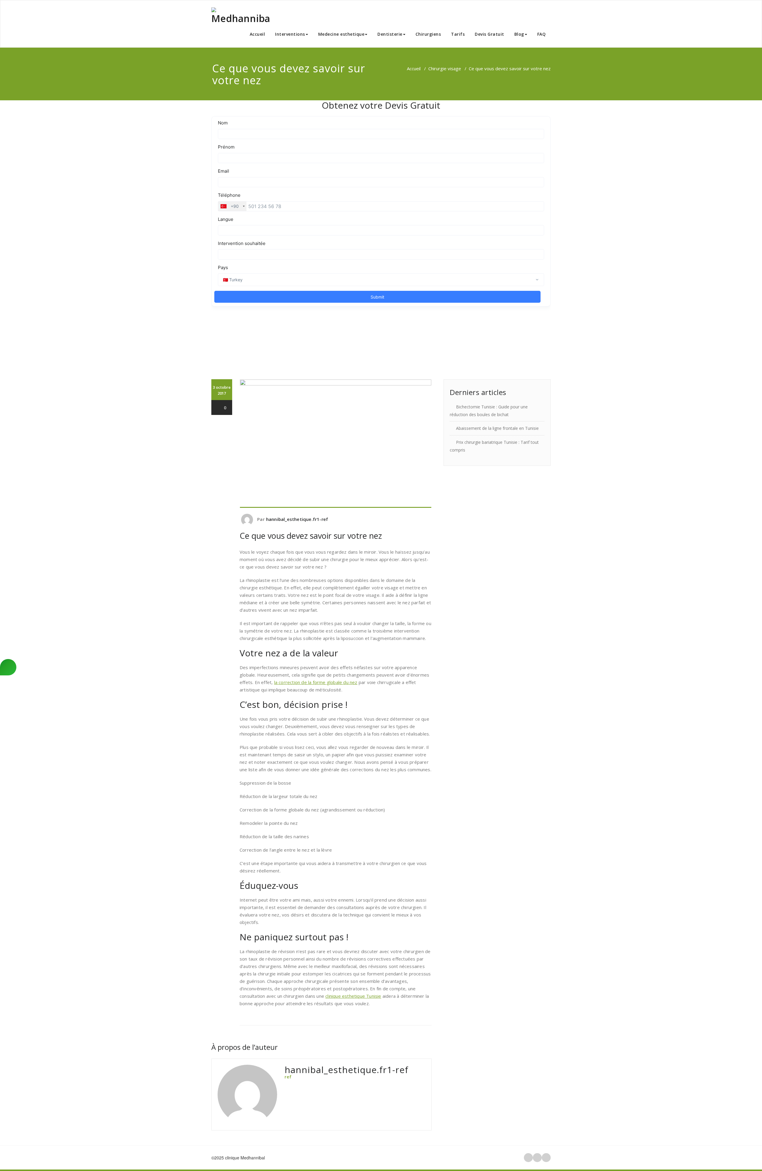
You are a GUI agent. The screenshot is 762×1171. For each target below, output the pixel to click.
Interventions (290, 34)
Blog (519, 34)
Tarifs (458, 34)
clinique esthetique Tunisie (353, 996)
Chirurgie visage (444, 68)
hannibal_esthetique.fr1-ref (297, 519)
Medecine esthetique (341, 34)
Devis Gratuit (489, 34)
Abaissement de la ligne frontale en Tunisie (497, 428)
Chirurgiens (428, 34)
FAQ (541, 34)
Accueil (257, 34)
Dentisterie (389, 34)
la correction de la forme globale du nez (315, 682)
